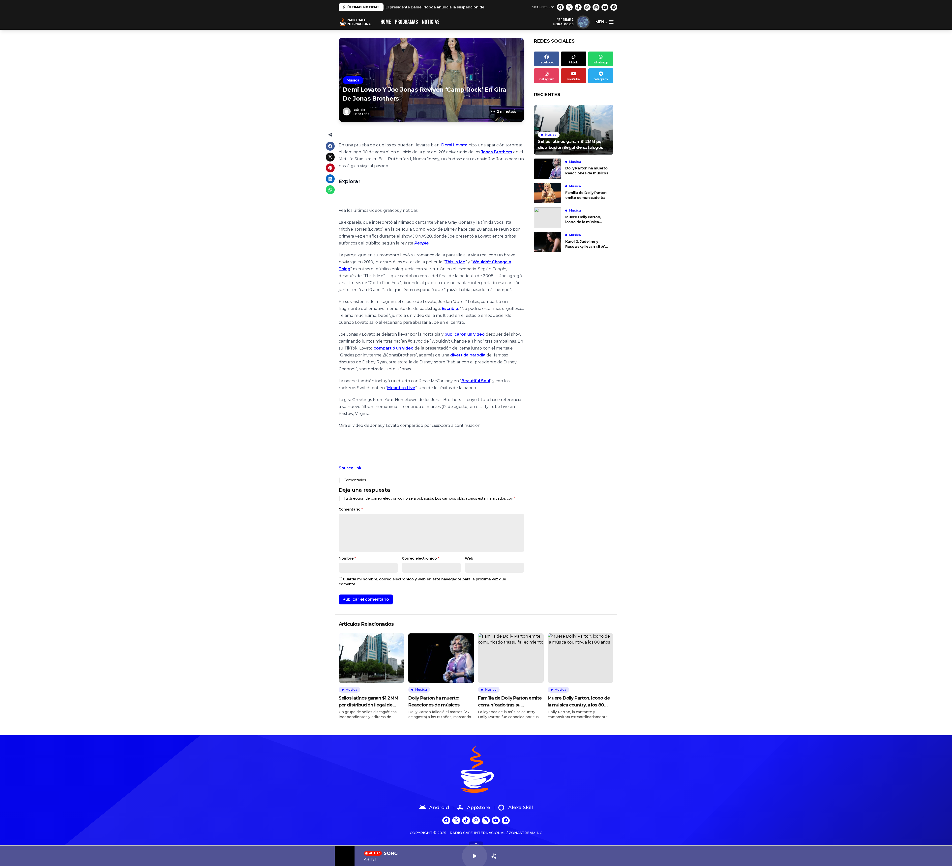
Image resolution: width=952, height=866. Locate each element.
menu (601, 22)
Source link (350, 468)
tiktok (573, 62)
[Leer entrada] (573, 130)
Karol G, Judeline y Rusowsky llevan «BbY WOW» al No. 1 (585, 244)
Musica (353, 80)
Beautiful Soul (475, 381)
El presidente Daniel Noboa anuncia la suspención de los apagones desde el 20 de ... (463, 7)
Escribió (450, 308)
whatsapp (601, 62)
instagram (546, 79)
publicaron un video (465, 334)
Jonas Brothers (496, 152)
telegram (601, 79)
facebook (547, 62)
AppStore (478, 807)
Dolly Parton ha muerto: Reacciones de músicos (586, 170)
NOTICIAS (431, 22)
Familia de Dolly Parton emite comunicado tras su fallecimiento (586, 195)
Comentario (351, 509)
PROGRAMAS (406, 22)
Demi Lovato (454, 145)
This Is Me (455, 262)
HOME (386, 22)
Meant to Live (401, 387)
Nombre (347, 558)
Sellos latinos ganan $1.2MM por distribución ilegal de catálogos (368, 701)
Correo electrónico (420, 558)
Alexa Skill (520, 807)
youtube (573, 79)
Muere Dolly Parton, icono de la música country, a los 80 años (585, 219)
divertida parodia (467, 355)
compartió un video (394, 348)
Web (469, 558)
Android (439, 807)
